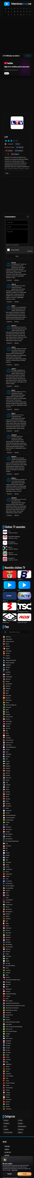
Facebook (20, 150)
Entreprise (20, 1129)
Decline (10, 1174)
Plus (7, 173)
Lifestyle (6, 1129)
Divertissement (22, 1126)
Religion (20, 1132)
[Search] (5, 632)
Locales (20, 1120)
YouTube (10, 150)
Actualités (6, 1123)
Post (17, 256)
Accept (24, 1174)
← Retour (27, 55)
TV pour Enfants (8, 1132)
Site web (21, 147)
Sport (5, 1126)
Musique (20, 1123)
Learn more (14, 1170)
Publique (6, 1120)
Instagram (16, 154)
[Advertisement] (17, 36)
